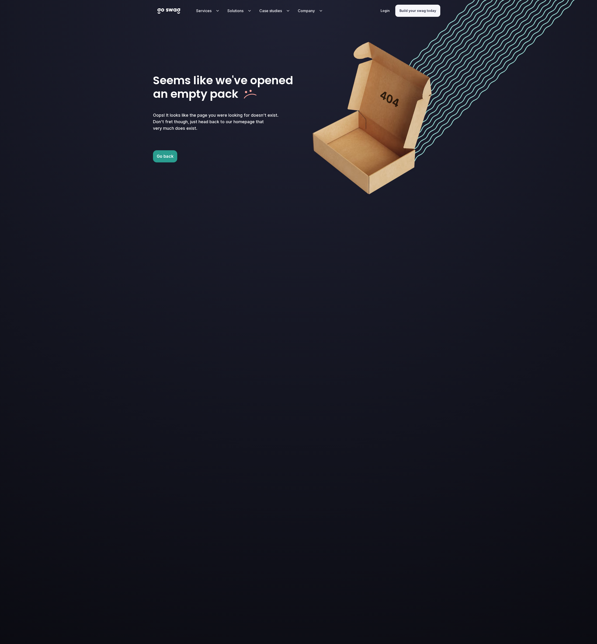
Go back (165, 156)
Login (385, 11)
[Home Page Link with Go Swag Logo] (169, 10)
